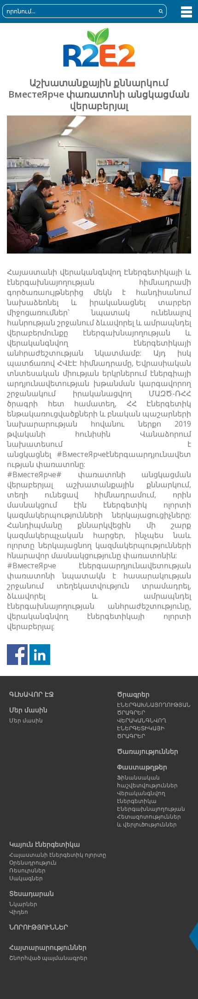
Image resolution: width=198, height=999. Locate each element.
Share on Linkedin (39, 654)
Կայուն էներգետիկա (44, 844)
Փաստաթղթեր (142, 766)
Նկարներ (23, 904)
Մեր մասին (28, 709)
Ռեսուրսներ (27, 870)
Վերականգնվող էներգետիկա (141, 797)
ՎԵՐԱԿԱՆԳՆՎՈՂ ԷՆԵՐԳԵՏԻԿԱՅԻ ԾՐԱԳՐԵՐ (141, 728)
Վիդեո (18, 912)
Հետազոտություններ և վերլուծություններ (149, 820)
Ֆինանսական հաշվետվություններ (147, 781)
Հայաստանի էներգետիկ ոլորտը (57, 855)
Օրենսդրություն (33, 862)
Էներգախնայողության (151, 809)
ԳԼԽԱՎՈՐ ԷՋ (31, 694)
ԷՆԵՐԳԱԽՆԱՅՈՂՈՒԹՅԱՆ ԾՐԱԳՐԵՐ (151, 708)
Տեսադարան (31, 893)
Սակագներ (26, 878)
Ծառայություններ (147, 751)
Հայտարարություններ (48, 947)
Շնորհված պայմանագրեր (48, 958)
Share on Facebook (17, 654)
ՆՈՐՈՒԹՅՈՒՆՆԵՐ (38, 927)
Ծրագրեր (133, 694)
